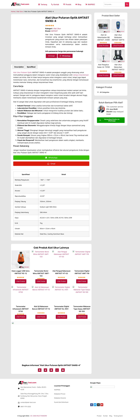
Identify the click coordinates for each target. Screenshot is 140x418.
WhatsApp (66, 56)
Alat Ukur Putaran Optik (22, 72)
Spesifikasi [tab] (31, 67)
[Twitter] (95, 404)
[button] (39, 370)
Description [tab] (19, 67)
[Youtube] (101, 404)
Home (13, 11)
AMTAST (54, 31)
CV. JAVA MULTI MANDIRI (38, 416)
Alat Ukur (20, 11)
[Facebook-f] (91, 404)
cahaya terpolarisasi (81, 75)
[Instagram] (98, 404)
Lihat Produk (20, 281)
